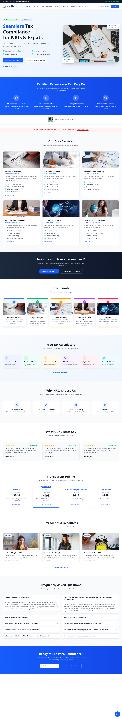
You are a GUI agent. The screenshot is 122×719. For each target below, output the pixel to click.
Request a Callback (48, 271)
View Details (16, 504)
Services (35, 6)
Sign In (115, 6)
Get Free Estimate (48, 666)
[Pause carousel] (15, 66)
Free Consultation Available (111, 1)
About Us (74, 6)
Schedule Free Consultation (35, 54)
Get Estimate (104, 6)
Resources (65, 6)
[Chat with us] (117, 714)
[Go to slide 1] (3, 66)
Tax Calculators (47, 6)
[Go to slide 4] (11, 66)
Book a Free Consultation (71, 666)
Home (28, 6)
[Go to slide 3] (8, 66)
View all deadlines (83, 130)
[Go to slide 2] (5, 66)
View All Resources (60, 567)
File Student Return (11, 54)
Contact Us (82, 6)
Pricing (57, 6)
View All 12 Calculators (60, 372)
